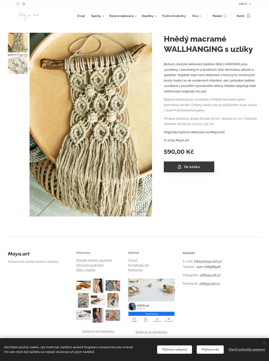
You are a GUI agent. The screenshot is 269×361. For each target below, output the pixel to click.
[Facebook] (23, 4)
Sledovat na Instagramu (98, 331)
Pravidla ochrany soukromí (94, 260)
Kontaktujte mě (138, 265)
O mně (132, 260)
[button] (220, 16)
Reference (135, 270)
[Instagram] (17, 4)
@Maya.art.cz (210, 275)
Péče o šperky (86, 270)
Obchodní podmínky (90, 265)
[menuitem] (82, 16)
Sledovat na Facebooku (151, 332)
